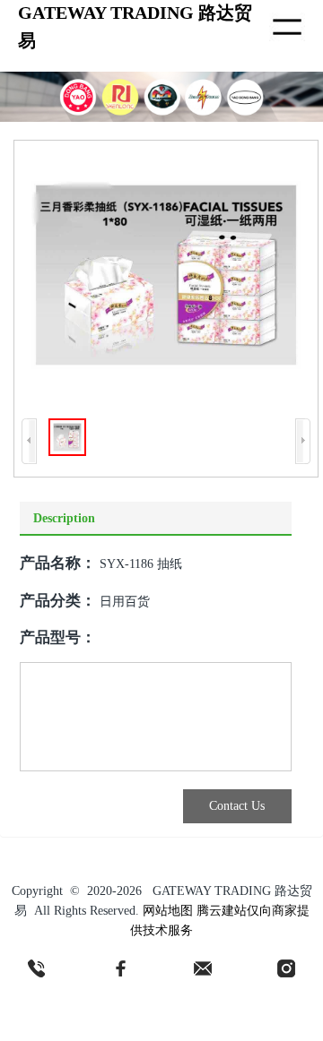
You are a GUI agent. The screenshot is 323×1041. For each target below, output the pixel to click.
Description (64, 518)
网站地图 (168, 910)
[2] (120, 968)
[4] (286, 968)
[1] (37, 968)
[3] (203, 968)
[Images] (166, 275)
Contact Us (237, 806)
